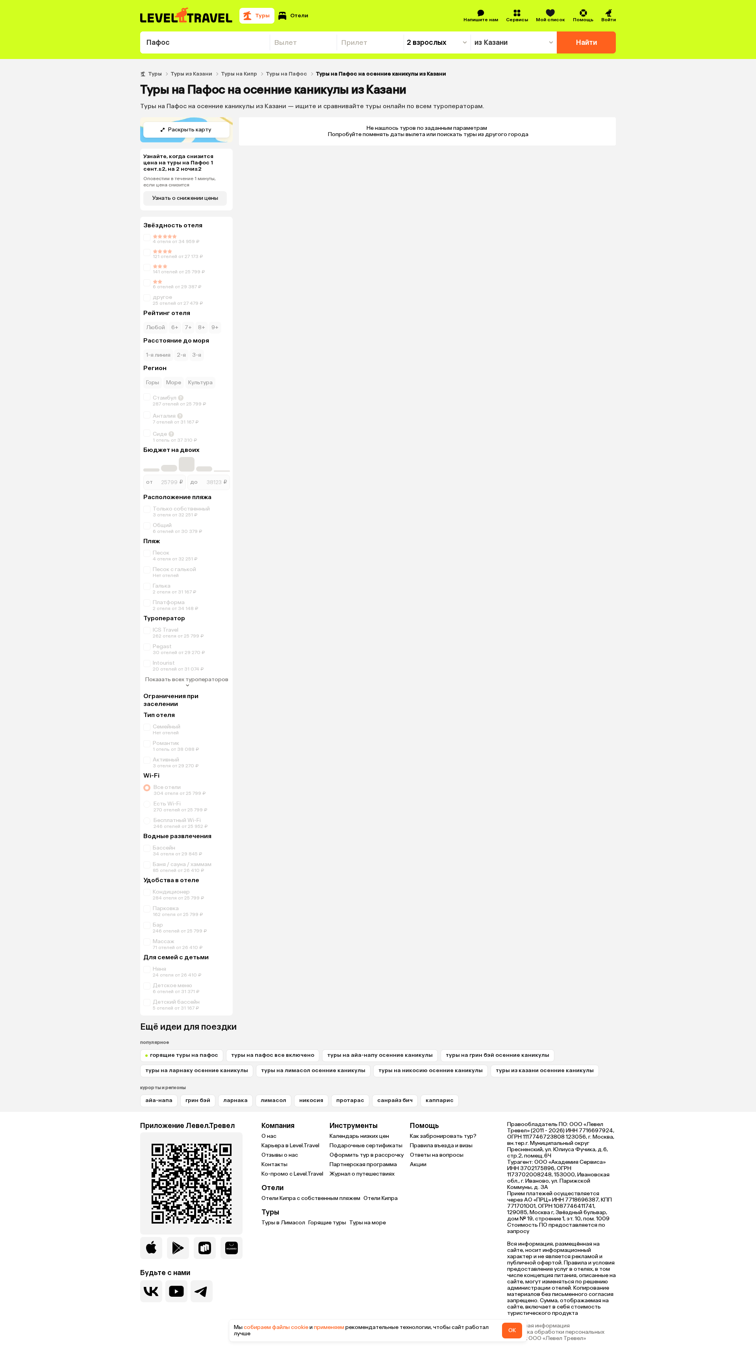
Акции (418, 1164)
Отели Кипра (380, 1198)
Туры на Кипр (239, 73)
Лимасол (273, 1100)
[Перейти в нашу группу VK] (151, 1291)
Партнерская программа (363, 1164)
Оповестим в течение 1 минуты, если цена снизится (179, 182)
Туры (155, 73)
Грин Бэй (197, 1100)
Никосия (311, 1100)
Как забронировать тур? (443, 1136)
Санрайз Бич (395, 1100)
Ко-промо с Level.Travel (292, 1173)
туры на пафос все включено (272, 1055)
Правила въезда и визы (441, 1145)
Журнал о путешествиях (362, 1173)
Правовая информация (538, 1326)
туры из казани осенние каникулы (545, 1070)
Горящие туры (327, 1222)
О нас (268, 1136)
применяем (329, 1327)
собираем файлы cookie (276, 1327)
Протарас (350, 1100)
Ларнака (235, 1100)
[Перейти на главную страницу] (186, 15)
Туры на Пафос (286, 73)
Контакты (274, 1164)
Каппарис (440, 1100)
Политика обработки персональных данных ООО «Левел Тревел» (555, 1335)
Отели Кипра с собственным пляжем (310, 1198)
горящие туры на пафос (184, 1055)
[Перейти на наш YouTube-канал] (176, 1291)
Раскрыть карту (189, 129)
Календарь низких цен (359, 1136)
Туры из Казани (191, 73)
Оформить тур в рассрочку (367, 1155)
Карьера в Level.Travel (290, 1145)
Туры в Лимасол (283, 1222)
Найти (586, 42)
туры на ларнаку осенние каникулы (196, 1070)
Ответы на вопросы (436, 1155)
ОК (512, 1330)
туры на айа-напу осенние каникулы (380, 1055)
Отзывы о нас (279, 1155)
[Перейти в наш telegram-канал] (202, 1291)
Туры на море (367, 1222)
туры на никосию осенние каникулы (430, 1070)
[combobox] (204, 42)
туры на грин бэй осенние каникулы (497, 1055)
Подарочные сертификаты (366, 1145)
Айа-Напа (158, 1100)
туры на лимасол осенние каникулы (313, 1070)
